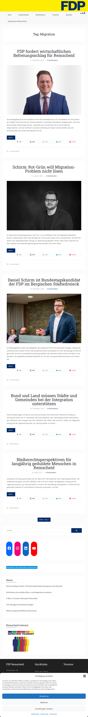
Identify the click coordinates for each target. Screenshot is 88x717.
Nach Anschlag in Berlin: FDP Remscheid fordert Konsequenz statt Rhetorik (34, 586)
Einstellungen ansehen (44, 709)
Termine (55, 15)
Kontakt (69, 15)
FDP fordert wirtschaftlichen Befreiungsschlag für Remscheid (44, 53)
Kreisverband (24, 15)
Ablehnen (44, 702)
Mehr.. (11, 137)
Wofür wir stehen (41, 671)
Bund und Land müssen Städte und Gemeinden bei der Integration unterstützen (44, 399)
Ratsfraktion (40, 15)
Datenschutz (35, 714)
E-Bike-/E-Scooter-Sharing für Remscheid (21, 598)
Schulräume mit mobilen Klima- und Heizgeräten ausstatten (29, 592)
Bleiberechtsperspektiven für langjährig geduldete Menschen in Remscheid (44, 463)
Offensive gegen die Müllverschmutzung (21, 611)
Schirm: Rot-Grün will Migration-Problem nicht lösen (44, 169)
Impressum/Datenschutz (17, 21)
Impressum (53, 714)
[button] (84, 676)
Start (9, 15)
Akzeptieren (44, 696)
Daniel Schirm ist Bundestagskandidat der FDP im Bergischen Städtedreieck (44, 281)
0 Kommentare (52, 60)
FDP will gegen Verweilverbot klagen (19, 605)
